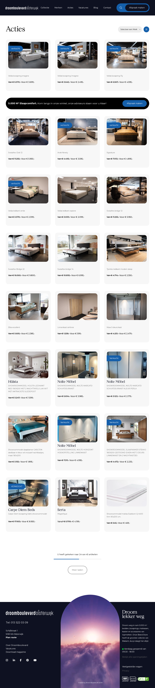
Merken (58, 8)
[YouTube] (35, 660)
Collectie (45, 8)
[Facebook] (20, 660)
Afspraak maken (134, 103)
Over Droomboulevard (17, 645)
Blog (95, 8)
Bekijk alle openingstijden (134, 657)
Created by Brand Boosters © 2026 (90, 683)
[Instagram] (7, 660)
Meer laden (77, 570)
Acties (70, 8)
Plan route (11, 637)
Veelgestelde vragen (132, 666)
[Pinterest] (27, 660)
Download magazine (16, 652)
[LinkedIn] (14, 660)
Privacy (125, 671)
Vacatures (83, 8)
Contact (107, 8)
